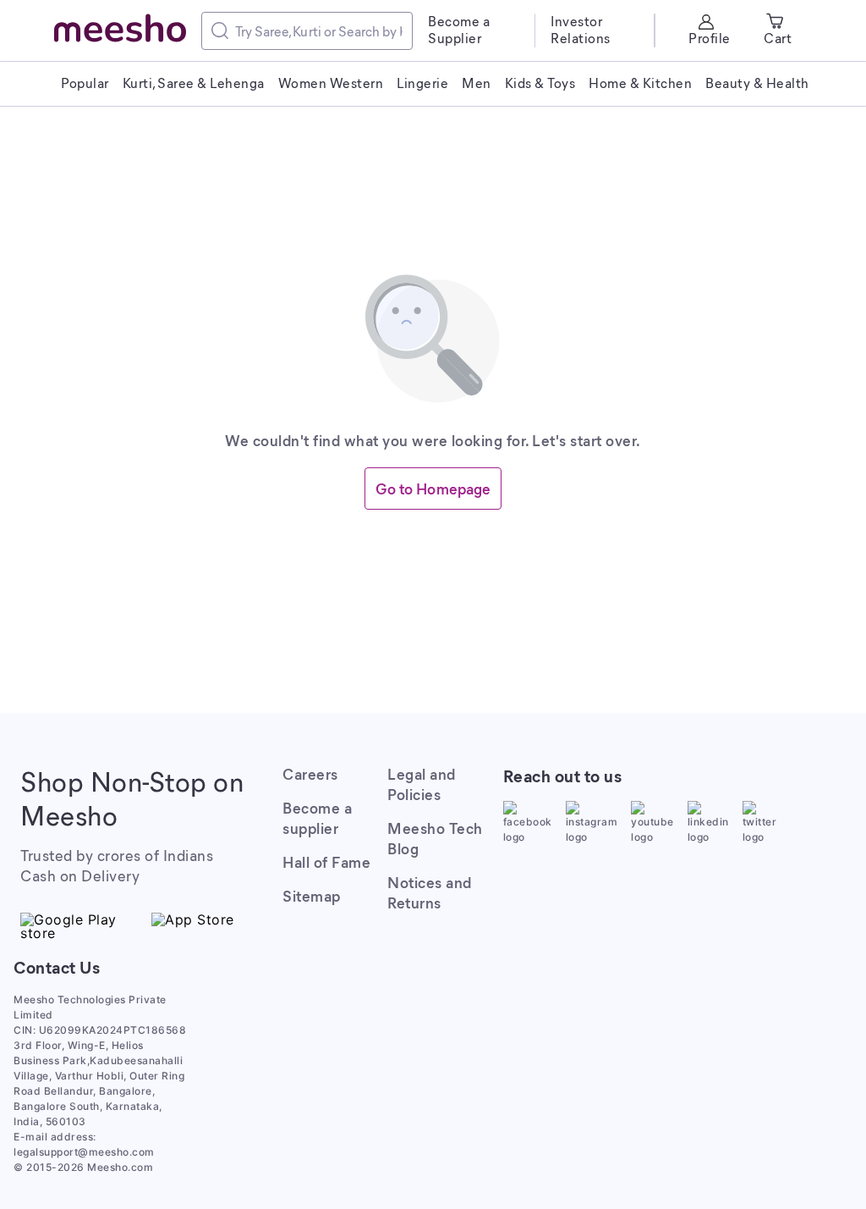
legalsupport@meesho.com (84, 1152)
